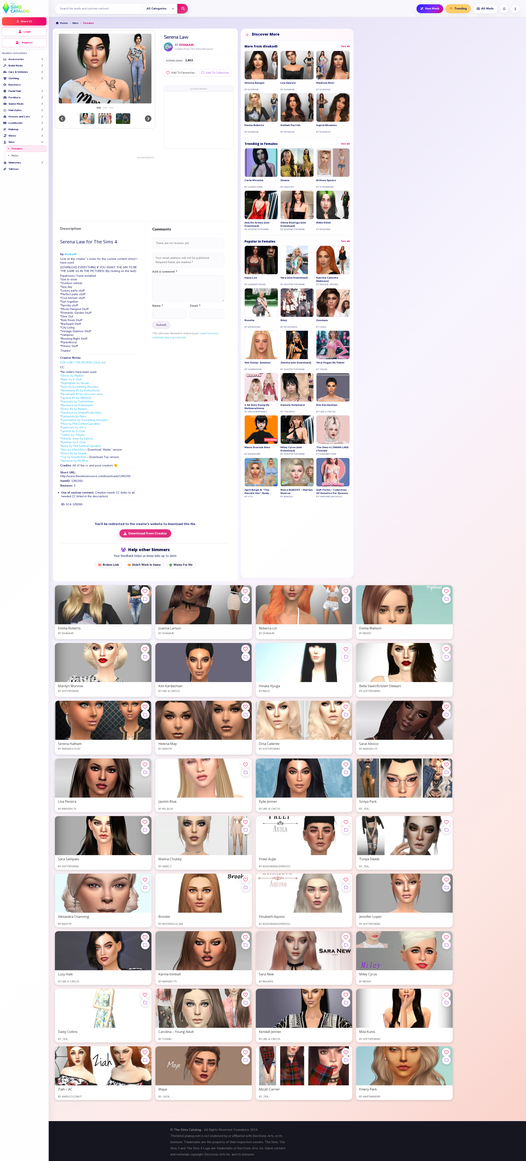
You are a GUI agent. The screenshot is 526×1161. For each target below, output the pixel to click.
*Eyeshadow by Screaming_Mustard (83, 420)
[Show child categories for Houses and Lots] (42, 116)
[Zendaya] (333, 302)
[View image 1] (87, 118)
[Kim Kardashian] (333, 387)
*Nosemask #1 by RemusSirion (80, 390)
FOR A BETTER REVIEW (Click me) (83, 362)
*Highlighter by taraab (74, 383)
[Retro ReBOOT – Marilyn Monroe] (297, 472)
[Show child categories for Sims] (42, 142)
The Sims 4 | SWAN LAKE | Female (332, 449)
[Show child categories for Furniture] (42, 97)
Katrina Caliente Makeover (327, 279)
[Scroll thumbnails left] (62, 118)
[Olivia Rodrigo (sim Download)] (297, 205)
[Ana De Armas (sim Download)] (261, 205)
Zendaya (322, 320)
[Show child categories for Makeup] (42, 129)
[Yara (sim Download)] (297, 260)
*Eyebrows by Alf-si (73, 427)
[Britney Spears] (333, 162)
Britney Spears (326, 180)
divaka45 (186, 45)
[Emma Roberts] (261, 107)
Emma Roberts (254, 125)
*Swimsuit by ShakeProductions (81, 413)
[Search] (182, 9)
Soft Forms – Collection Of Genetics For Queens (332, 491)
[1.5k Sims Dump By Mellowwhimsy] (261, 387)
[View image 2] (105, 118)
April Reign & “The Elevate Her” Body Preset (257, 491)
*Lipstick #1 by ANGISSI (75, 398)
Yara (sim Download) (294, 277)
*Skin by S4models (72, 450)
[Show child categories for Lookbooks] (42, 123)
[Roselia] (261, 302)
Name (157, 306)
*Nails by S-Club (71, 379)
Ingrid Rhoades (326, 125)
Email (195, 306)
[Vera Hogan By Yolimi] (333, 345)
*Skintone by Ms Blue (74, 461)
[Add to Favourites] (145, 591)
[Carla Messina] (261, 162)
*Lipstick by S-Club (72, 431)
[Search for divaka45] (168, 46)
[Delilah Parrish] (297, 107)
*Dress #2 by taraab (73, 453)
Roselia (249, 320)
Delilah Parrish (290, 125)
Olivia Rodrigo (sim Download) (293, 224)
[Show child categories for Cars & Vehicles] (42, 72)
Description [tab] (70, 229)
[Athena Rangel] (261, 65)
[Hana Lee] (261, 260)
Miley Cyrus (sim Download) (291, 449)
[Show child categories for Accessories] (42, 59)
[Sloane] (297, 162)
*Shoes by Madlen (72, 376)
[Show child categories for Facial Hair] (42, 91)
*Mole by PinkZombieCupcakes (80, 424)
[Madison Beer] (333, 65)
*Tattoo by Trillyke (72, 435)
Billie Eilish (323, 222)
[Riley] (297, 302)
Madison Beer (325, 82)
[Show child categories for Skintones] (42, 162)
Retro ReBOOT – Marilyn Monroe (296, 491)
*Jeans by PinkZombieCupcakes (80, 446)
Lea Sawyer (288, 82)
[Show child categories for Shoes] (42, 135)
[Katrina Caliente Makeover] (333, 260)
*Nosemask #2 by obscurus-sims (81, 394)
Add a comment (164, 272)
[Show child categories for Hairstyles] (42, 110)
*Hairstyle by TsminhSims (76, 402)
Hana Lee (251, 277)
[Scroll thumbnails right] (148, 118)
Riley (283, 320)
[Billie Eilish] (333, 205)
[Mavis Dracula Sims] (261, 429)
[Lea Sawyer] (297, 65)
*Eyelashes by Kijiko (73, 416)
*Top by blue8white (73, 457)
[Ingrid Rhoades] (333, 107)
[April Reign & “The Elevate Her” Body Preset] (261, 472)
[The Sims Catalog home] (24, 7)
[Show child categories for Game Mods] (42, 104)
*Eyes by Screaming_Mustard (79, 387)
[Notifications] (504, 8)
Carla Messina (254, 180)
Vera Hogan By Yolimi (330, 362)
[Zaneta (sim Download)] (297, 345)
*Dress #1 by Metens (74, 409)
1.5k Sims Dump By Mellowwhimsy (257, 406)
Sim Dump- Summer (258, 362)
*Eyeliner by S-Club (73, 442)
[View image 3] (123, 118)
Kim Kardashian (326, 405)
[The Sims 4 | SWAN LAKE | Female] (333, 429)
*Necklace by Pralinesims (76, 405)
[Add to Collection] (145, 599)
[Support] (515, 8)
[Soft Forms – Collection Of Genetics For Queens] (333, 472)
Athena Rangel (254, 82)
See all (345, 46)
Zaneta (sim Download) (295, 362)
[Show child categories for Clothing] (42, 78)
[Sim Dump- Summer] (261, 345)
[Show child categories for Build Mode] (42, 65)
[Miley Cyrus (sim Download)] (297, 429)
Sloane (285, 180)
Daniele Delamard (292, 405)
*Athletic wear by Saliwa (76, 439)
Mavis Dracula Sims (257, 447)
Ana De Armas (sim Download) (257, 224)
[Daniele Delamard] (297, 387)
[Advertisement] (198, 120)
